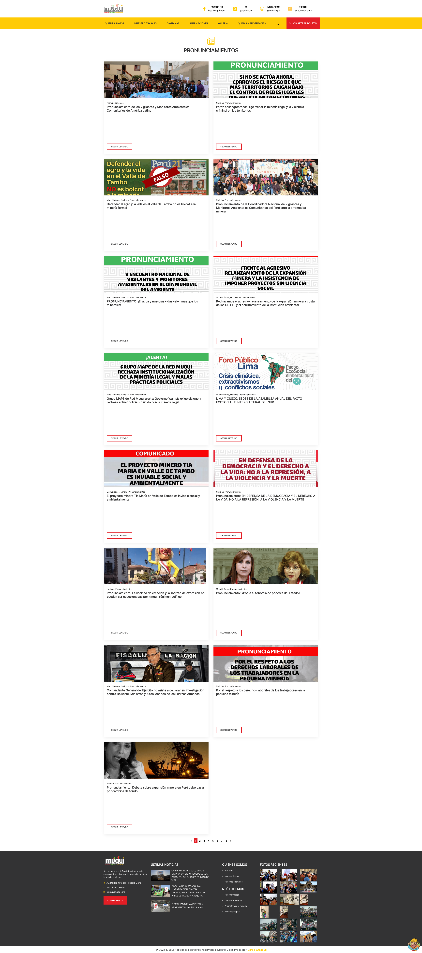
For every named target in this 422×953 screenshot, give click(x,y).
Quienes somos (114, 23)
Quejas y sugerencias (252, 23)
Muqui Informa (113, 200)
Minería (124, 492)
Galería (223, 23)
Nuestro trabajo (145, 23)
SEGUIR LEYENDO (119, 146)
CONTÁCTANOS (115, 900)
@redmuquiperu (303, 10)
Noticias (220, 103)
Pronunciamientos (115, 103)
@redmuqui (246, 10)
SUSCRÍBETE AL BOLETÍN (303, 23)
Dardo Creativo (257, 949)
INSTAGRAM (273, 7)
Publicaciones (199, 23)
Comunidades (113, 492)
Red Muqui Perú (216, 10)
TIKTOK (303, 7)
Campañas (173, 23)
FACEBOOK (217, 7)
